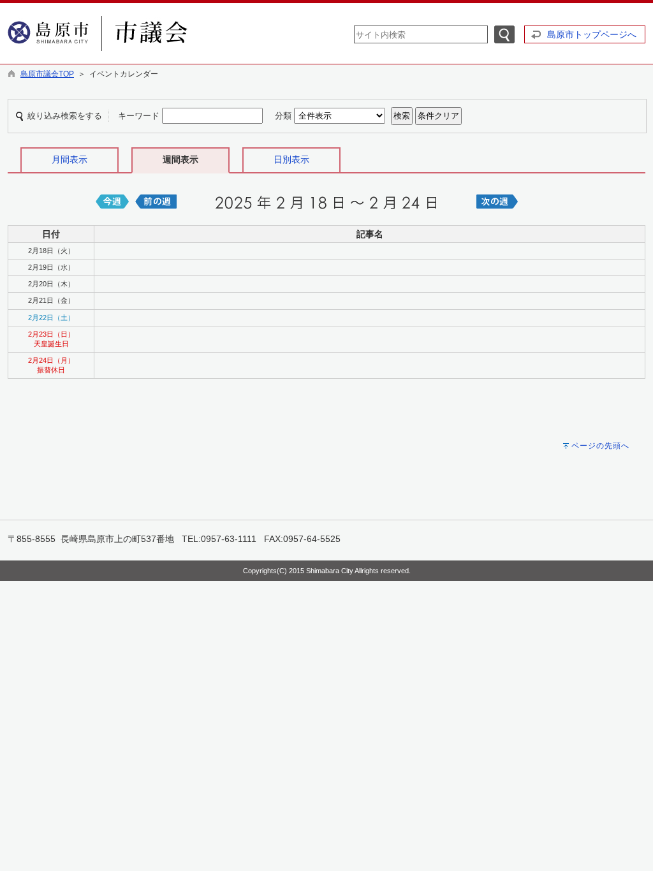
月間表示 (69, 159)
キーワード (138, 116)
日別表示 (291, 159)
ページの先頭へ (600, 446)
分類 (283, 116)
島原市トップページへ (591, 34)
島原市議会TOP (47, 74)
